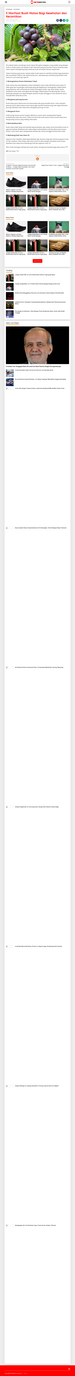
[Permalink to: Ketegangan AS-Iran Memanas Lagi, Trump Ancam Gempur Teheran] (10, 1293)
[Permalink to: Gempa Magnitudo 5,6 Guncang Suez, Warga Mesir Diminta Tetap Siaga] (10, 875)
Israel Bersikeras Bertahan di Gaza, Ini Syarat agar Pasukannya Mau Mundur (38, 946)
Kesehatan (8, 21)
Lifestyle (14, 21)
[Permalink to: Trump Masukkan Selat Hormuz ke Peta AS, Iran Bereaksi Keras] (10, 373)
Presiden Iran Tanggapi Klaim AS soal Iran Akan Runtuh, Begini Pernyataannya (33, 366)
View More (37, 261)
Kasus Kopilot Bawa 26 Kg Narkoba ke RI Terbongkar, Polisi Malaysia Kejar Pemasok (40, 528)
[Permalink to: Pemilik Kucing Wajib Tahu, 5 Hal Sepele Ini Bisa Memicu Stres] (59, 182)
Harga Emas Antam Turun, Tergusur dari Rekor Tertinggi (55, 165)
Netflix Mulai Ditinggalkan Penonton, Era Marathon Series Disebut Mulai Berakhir (39, 293)
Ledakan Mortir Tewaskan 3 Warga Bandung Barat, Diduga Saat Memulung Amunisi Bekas (40, 302)
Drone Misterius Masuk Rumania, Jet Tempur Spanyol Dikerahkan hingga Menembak (40, 379)
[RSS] (37, 158)
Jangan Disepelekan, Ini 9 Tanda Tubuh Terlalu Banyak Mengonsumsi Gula (37, 190)
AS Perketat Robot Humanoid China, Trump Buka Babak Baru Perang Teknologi (39, 667)
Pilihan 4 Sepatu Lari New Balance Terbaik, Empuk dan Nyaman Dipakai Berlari (14, 190)
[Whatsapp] (67, 20)
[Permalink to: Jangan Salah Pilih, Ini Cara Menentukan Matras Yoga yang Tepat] (16, 200)
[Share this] (57, 20)
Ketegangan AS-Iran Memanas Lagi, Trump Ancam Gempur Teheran (35, 1225)
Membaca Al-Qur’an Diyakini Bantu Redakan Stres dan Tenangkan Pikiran (57, 208)
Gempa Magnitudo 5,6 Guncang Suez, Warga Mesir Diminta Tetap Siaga (37, 807)
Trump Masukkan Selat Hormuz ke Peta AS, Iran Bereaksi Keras (34, 370)
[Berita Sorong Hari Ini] (38, 2)
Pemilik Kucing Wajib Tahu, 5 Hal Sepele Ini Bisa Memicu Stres (58, 190)
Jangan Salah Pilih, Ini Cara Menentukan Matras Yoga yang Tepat (15, 208)
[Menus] (6, 2)
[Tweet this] (60, 20)
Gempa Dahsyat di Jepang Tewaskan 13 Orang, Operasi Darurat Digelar (37, 1086)
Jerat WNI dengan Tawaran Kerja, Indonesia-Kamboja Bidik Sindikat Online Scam (39, 388)
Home (25, 1373)
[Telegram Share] (64, 20)
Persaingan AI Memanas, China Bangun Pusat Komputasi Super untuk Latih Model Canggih (40, 312)
